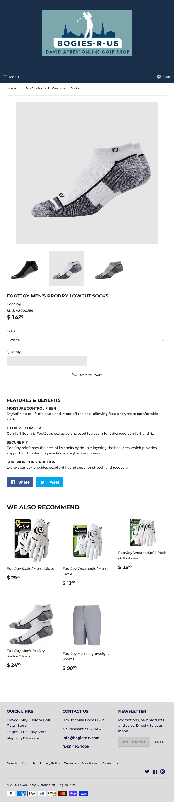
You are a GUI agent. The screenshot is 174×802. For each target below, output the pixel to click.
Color (11, 331)
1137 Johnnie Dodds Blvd (84, 720)
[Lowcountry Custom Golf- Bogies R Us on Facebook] (154, 772)
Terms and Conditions (81, 763)
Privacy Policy (50, 763)
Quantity (14, 352)
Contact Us (110, 763)
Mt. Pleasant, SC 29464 (82, 729)
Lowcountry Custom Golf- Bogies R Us (46, 785)
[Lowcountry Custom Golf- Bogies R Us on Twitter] (147, 772)
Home (11, 88)
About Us (28, 763)
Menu (14, 77)
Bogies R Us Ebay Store (27, 732)
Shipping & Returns (23, 738)
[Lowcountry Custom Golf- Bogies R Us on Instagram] (162, 772)
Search (12, 763)
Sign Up (158, 742)
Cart (166, 77)
